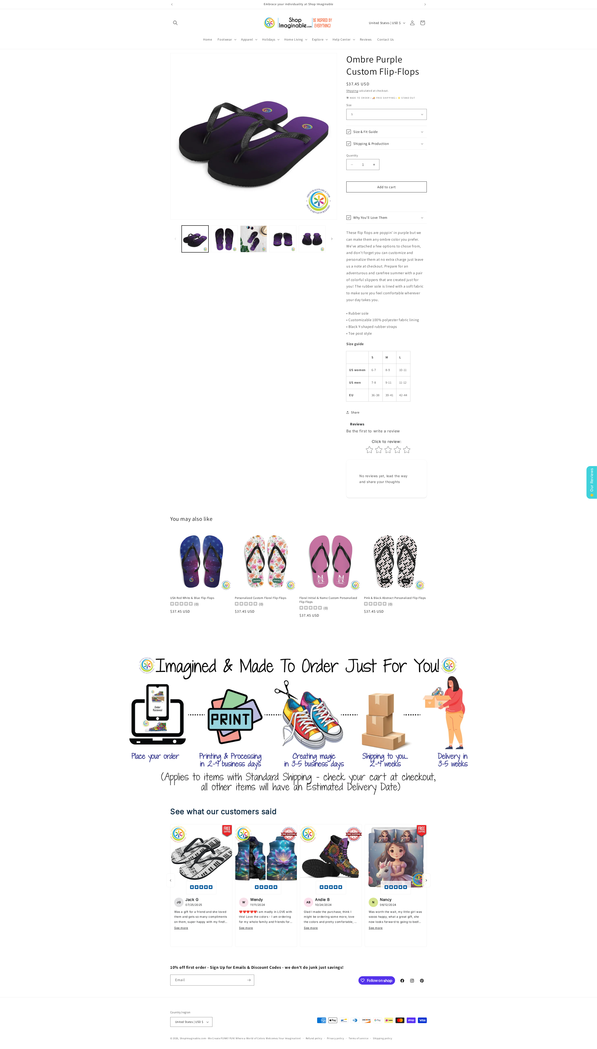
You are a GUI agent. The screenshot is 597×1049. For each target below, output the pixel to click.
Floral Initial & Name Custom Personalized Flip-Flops (328, 600)
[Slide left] (175, 239)
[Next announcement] (425, 4)
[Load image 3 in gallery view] (253, 239)
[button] (175, 23)
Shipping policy (382, 1038)
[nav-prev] (171, 880)
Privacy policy (335, 1038)
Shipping (352, 90)
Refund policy (314, 1038)
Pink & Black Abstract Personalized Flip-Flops (395, 598)
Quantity (352, 155)
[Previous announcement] (172, 4)
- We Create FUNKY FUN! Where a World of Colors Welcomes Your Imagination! (254, 1038)
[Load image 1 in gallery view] (195, 239)
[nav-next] (426, 880)
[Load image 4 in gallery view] (282, 239)
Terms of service (358, 1038)
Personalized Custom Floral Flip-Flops (260, 598)
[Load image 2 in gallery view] (224, 239)
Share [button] (355, 412)
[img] (201, 887)
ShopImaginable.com (193, 1038)
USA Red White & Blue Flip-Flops (192, 598)
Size (349, 105)
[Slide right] (332, 239)
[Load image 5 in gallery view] (312, 239)
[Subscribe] (249, 980)
